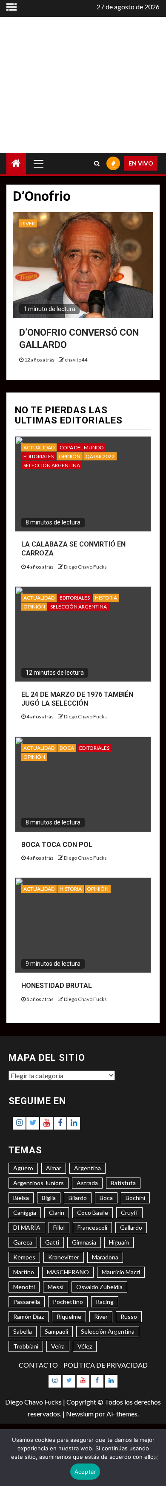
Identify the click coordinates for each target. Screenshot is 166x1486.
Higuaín (119, 1242)
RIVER (28, 223)
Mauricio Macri (121, 1272)
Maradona (105, 1257)
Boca (106, 1197)
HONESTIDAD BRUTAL (56, 985)
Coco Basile (92, 1212)
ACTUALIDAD (38, 447)
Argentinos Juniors (38, 1182)
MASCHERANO (68, 1272)
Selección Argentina (108, 1331)
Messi (55, 1286)
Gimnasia (84, 1242)
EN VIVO (141, 163)
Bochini (135, 1197)
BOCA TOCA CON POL (56, 845)
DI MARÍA (26, 1227)
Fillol (59, 1227)
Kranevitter (63, 1257)
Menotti (24, 1286)
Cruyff (129, 1212)
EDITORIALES (38, 456)
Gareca (22, 1242)
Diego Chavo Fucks (85, 567)
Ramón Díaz (28, 1316)
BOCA (67, 748)
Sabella (22, 1331)
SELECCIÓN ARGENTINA (51, 465)
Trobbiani (25, 1346)
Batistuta (123, 1182)
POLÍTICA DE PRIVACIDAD (105, 1365)
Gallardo (131, 1227)
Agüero (23, 1168)
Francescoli (92, 1227)
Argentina (87, 1168)
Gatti (52, 1242)
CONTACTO (38, 1365)
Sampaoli (56, 1331)
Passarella (26, 1301)
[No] (155, 1457)
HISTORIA (106, 597)
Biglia (49, 1197)
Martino (23, 1272)
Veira (58, 1346)
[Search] (97, 163)
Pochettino (68, 1301)
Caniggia (24, 1212)
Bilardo (78, 1197)
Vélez (84, 1346)
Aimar (53, 1168)
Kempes (24, 1257)
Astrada (87, 1182)
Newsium (80, 1414)
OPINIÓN (69, 456)
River (101, 1316)
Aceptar (85, 1471)
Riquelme (69, 1316)
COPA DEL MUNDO (82, 447)
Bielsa (21, 1197)
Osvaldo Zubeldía (99, 1286)
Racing (105, 1301)
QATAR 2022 (100, 456)
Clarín (56, 1212)
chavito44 (76, 359)
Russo (128, 1316)
